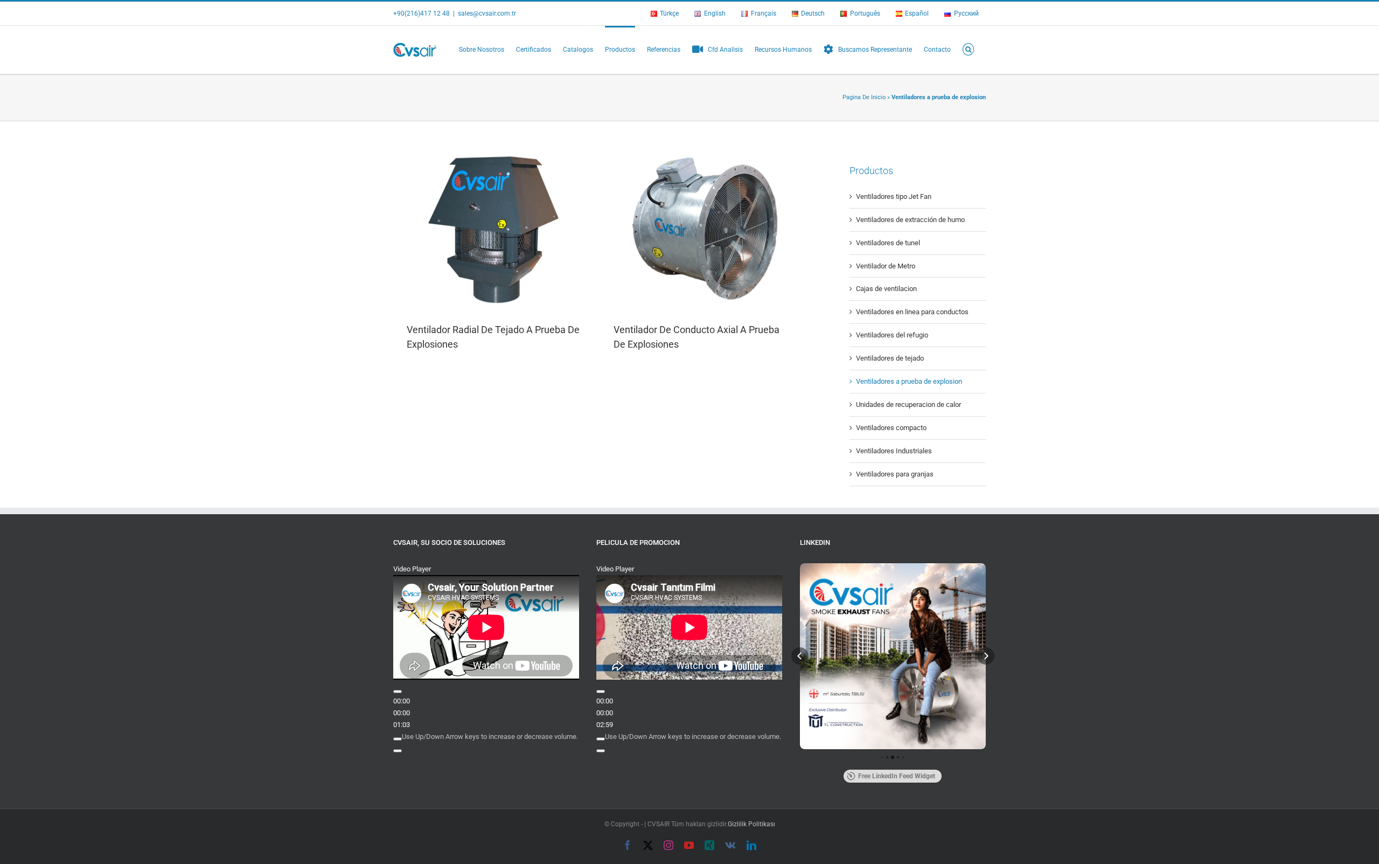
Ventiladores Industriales (894, 451)
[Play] (397, 691)
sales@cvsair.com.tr (487, 13)
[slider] (490, 736)
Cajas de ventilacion (886, 289)
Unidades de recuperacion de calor (908, 404)
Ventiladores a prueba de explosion (909, 381)
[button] (968, 48)
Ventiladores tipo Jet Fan (893, 196)
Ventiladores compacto (891, 428)
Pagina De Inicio (864, 97)
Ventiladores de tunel (888, 243)
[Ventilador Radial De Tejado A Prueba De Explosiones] (496, 228)
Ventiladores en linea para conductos (912, 312)
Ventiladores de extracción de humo (910, 220)
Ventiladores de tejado (890, 358)
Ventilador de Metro (885, 266)
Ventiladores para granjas (895, 474)
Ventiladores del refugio (892, 335)
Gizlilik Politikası (751, 824)
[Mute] (397, 739)
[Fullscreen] (397, 750)
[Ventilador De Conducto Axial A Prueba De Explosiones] (703, 228)
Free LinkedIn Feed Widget (896, 776)
